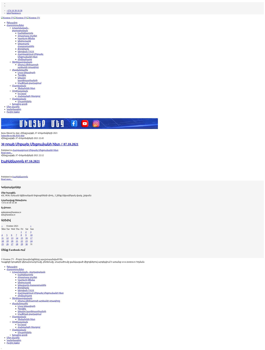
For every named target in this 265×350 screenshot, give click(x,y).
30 (26, 244)
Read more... (6, 153)
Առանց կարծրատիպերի (32, 311)
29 (22, 244)
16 (26, 238)
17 (31, 238)
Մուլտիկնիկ (24, 101)
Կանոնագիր (14, 109)
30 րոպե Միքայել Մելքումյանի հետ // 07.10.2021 (39, 144)
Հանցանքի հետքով (29, 96)
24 (31, 241)
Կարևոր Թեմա (26, 38)
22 (22, 241)
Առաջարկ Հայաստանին (32, 285)
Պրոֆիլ (22, 75)
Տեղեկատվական (22, 62)
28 (17, 244)
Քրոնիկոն (23, 49)
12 (7, 238)
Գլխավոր (12, 22)
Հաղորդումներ (15, 25)
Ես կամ (22, 93)
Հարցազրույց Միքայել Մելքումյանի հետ (35, 150)
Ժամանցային (20, 70)
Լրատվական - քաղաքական (28, 272)
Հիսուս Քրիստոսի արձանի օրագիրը (39, 301)
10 (31, 235)
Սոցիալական (20, 91)
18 (3, 241)
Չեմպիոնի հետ (26, 88)
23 (26, 241)
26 (7, 244)
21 (17, 241)
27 (12, 244)
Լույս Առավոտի (26, 72)
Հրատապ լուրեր (27, 36)
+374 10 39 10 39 (14, 10)
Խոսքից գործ (19, 104)
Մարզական (19, 85)
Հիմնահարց (25, 59)
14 (17, 238)
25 (3, 244)
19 (7, 241)
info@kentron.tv (14, 13)
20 (12, 241)
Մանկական (19, 99)
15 (22, 238)
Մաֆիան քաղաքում (29, 83)
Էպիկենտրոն (25, 33)
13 (12, 238)
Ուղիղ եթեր (13, 112)
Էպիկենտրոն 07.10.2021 (20, 161)
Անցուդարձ (24, 41)
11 (3, 238)
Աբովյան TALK (26, 51)
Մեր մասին (13, 106)
